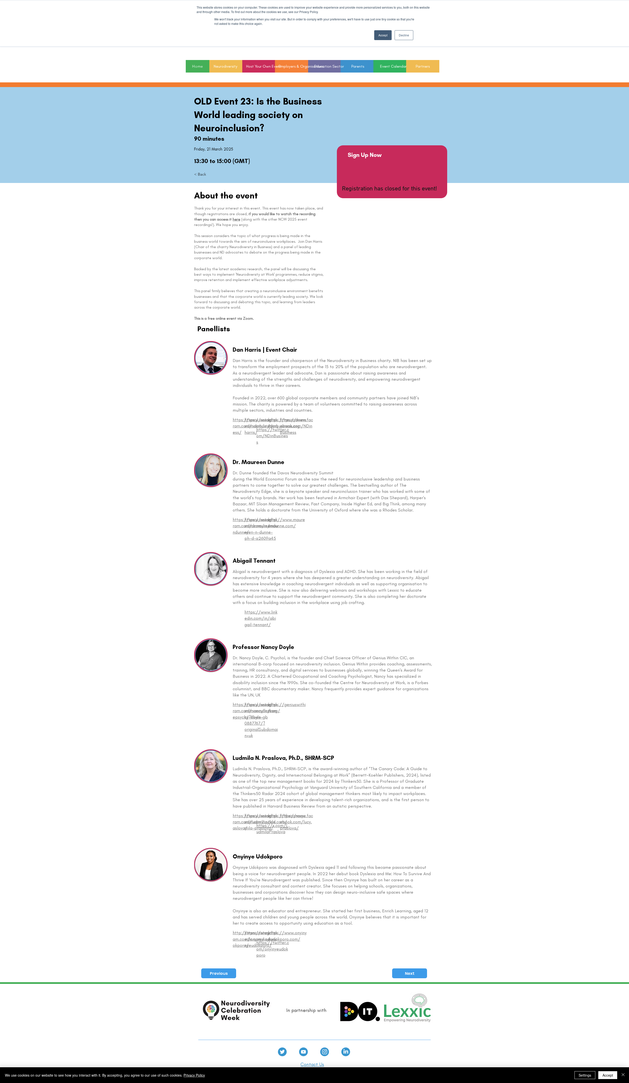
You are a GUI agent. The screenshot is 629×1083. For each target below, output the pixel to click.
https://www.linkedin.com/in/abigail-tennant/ (260, 618)
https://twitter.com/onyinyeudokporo (272, 949)
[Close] (623, 1075)
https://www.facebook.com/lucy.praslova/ (296, 822)
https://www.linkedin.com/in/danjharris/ (261, 426)
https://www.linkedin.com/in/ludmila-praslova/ (260, 822)
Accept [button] (382, 35)
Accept (607, 1075)
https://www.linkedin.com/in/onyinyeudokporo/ (260, 939)
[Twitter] (282, 1051)
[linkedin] (345, 1051)
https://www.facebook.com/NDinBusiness (296, 426)
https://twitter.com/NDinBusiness (272, 436)
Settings (585, 1075)
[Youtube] (303, 1051)
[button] (324, 66)
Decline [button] (404, 35)
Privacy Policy (194, 1075)
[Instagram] (324, 1051)
